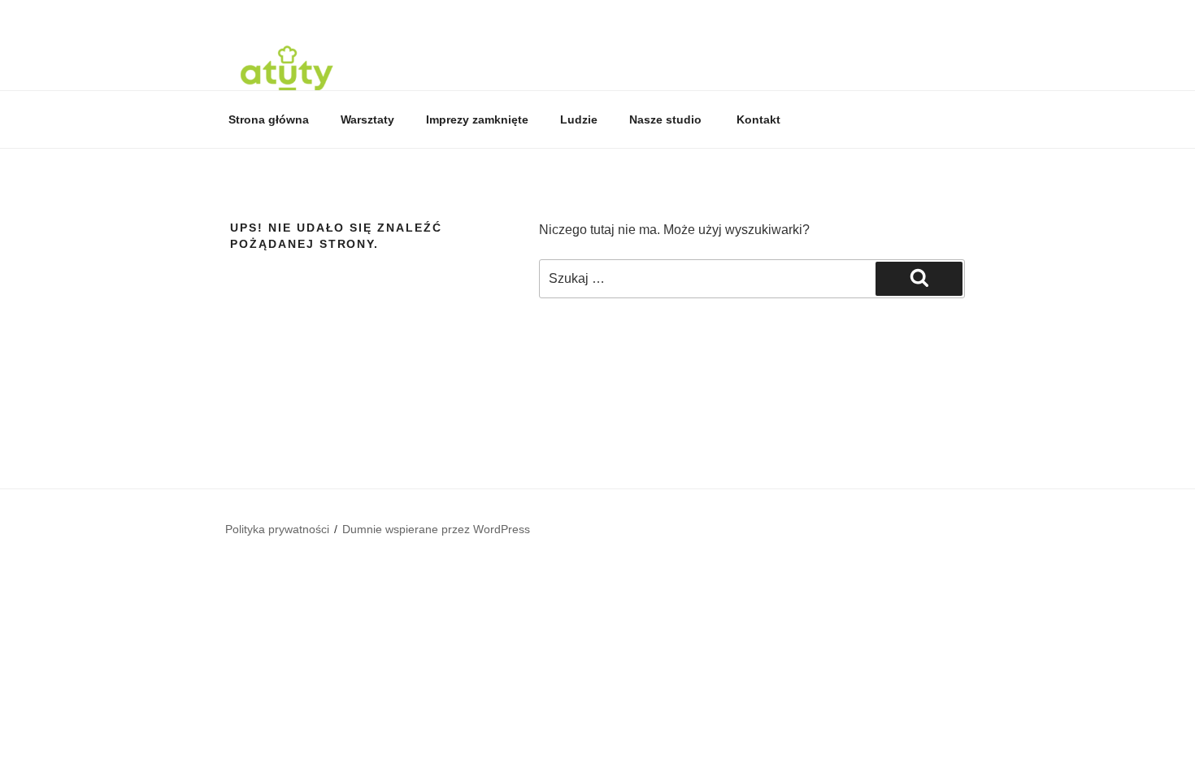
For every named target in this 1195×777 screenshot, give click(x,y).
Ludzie (579, 119)
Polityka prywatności (277, 529)
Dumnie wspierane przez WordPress (436, 529)
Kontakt (758, 119)
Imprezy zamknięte (477, 119)
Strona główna (268, 119)
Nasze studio (667, 119)
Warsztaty (367, 119)
